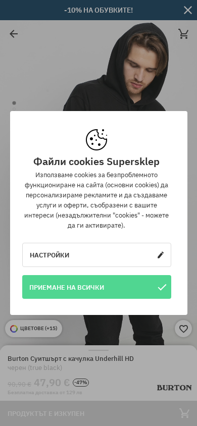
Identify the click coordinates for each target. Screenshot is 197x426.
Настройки (49, 254)
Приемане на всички (66, 287)
